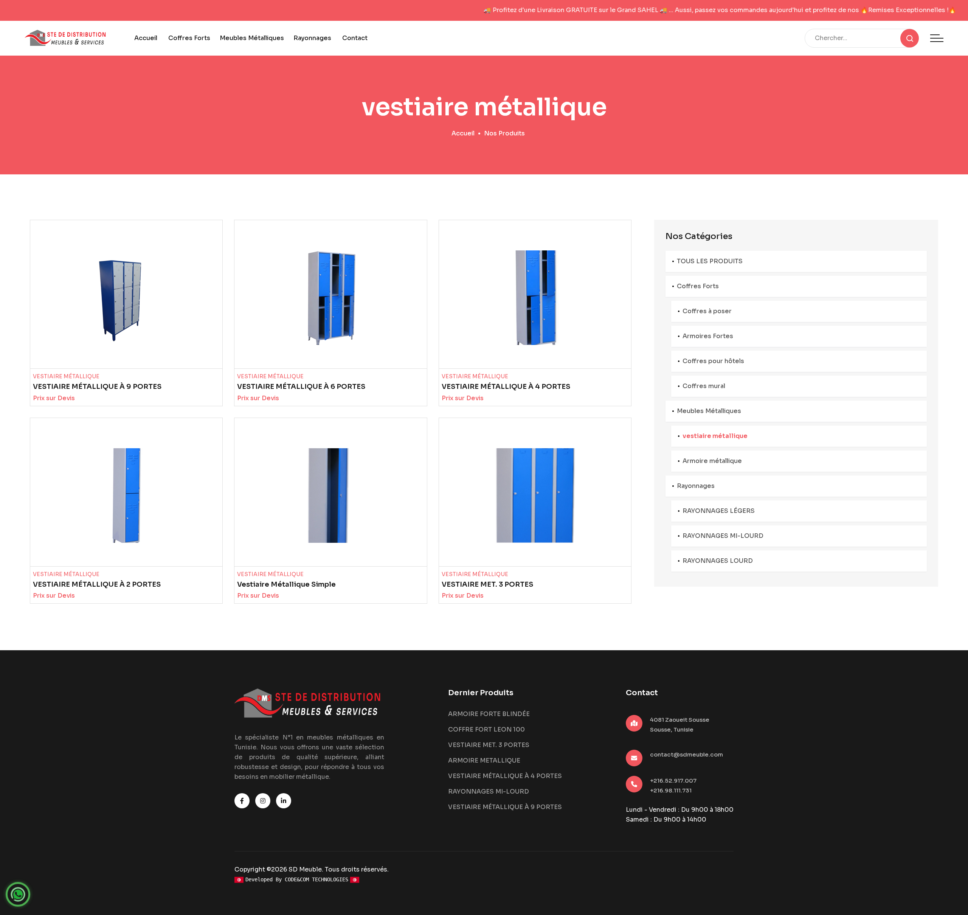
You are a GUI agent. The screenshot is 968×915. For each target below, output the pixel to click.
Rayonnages (312, 38)
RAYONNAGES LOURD (718, 561)
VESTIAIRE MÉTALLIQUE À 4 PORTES (506, 386)
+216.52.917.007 (673, 780)
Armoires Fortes (708, 336)
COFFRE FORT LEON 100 (486, 729)
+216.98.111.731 (671, 790)
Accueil (145, 38)
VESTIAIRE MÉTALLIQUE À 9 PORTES (97, 386)
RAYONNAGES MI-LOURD (723, 536)
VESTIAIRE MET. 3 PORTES (487, 584)
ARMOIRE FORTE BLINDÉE (489, 714)
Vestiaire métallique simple (286, 584)
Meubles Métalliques (252, 38)
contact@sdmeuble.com (686, 754)
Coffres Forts (189, 38)
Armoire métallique (712, 461)
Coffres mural (704, 386)
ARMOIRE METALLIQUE (484, 760)
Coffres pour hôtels (713, 361)
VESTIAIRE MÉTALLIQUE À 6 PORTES (301, 386)
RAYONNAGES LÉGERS (719, 511)
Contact (355, 38)
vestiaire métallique (715, 436)
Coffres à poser (707, 311)
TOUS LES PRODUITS (710, 261)
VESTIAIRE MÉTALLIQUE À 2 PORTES (97, 584)
